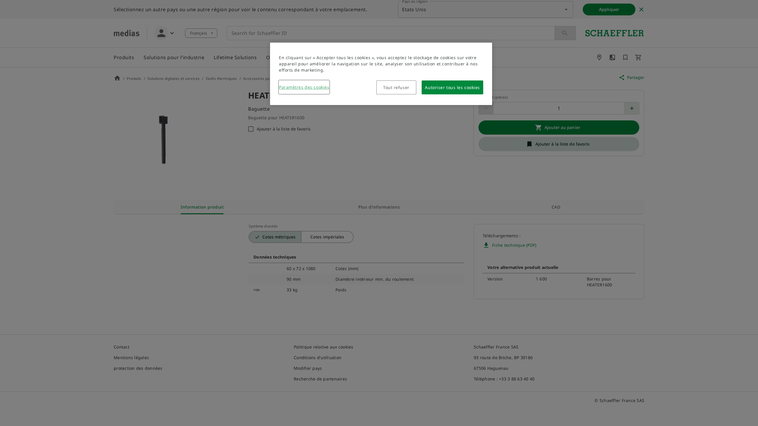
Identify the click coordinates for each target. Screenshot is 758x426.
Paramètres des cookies (304, 87)
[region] (381, 74)
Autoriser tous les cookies (452, 87)
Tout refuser (396, 87)
